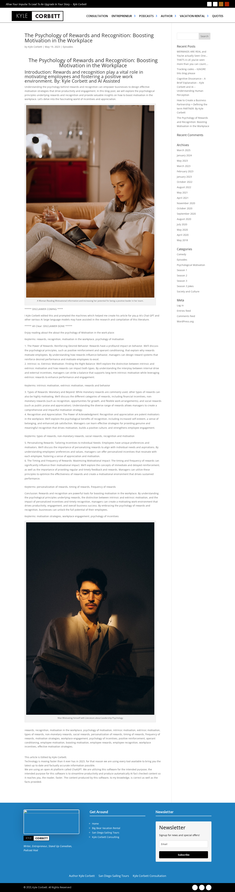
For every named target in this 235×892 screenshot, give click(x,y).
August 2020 (184, 219)
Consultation (97, 16)
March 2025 (183, 150)
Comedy (181, 254)
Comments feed (186, 316)
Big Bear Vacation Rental (106, 828)
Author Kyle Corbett (82, 875)
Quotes (217, 16)
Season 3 (182, 280)
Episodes (68, 46)
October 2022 (184, 181)
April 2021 (183, 197)
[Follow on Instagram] (221, 4)
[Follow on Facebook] (209, 4)
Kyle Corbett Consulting (105, 837)
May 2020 (182, 229)
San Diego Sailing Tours (105, 832)
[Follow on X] (215, 4)
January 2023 (184, 176)
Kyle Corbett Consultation (149, 875)
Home (95, 823)
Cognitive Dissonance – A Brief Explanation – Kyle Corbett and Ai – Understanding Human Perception (191, 87)
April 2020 (183, 234)
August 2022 (184, 187)
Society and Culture (188, 291)
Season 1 (182, 270)
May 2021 (182, 192)
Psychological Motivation (191, 265)
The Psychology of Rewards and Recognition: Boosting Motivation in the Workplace (193, 122)
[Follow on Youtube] (227, 4)
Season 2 (182, 275)
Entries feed (184, 310)
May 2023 (182, 160)
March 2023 (183, 166)
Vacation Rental (192, 16)
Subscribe (183, 854)
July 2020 (182, 224)
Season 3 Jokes (185, 286)
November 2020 (186, 203)
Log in (180, 305)
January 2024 (184, 155)
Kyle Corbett (35, 46)
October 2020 (184, 208)
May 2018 (182, 240)
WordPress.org (185, 321)
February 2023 (185, 171)
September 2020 (186, 213)
